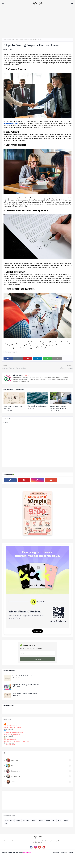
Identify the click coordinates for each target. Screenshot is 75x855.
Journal (41, 820)
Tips (14, 352)
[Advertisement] (37, 21)
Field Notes (15, 39)
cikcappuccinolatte (10, 740)
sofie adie (25, 375)
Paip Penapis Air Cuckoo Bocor (37, 406)
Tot (12, 765)
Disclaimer (56, 852)
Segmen (66, 820)
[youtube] (51, 480)
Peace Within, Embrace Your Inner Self (13, 407)
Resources (64, 852)
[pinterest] (24, 480)
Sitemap (71, 852)
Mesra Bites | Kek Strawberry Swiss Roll (16, 741)
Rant (53, 820)
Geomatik (33, 820)
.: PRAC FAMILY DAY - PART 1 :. (13, 727)
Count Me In (37, 659)
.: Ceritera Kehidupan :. (11, 726)
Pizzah (13, 782)
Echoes (18, 820)
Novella (48, 820)
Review (59, 820)
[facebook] (10, 480)
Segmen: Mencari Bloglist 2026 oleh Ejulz (25, 685)
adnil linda (14, 760)
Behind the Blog (9, 820)
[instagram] (37, 480)
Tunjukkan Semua (9, 745)
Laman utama (7, 39)
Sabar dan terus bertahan (12, 734)
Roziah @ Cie (15, 776)
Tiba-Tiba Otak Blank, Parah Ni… (22, 676)
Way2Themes (27, 852)
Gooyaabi (34, 852)
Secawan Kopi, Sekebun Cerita (13, 733)
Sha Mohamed (16, 771)
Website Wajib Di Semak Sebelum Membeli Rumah (58, 407)
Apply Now (37, 631)
